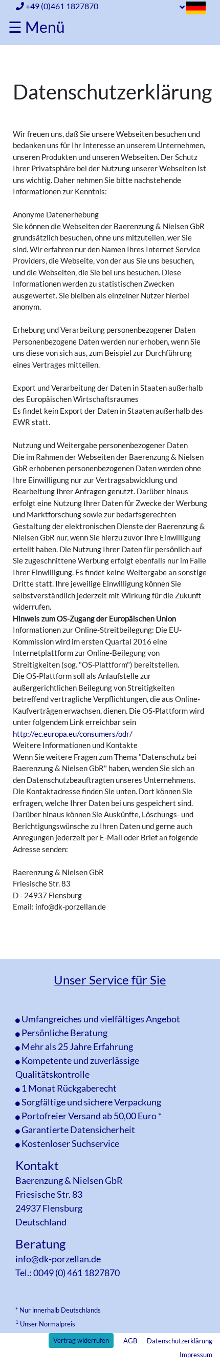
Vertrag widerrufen (81, 1340)
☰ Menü (36, 26)
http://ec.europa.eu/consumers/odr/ (73, 733)
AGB (130, 1341)
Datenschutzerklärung (179, 1341)
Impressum (196, 1355)
